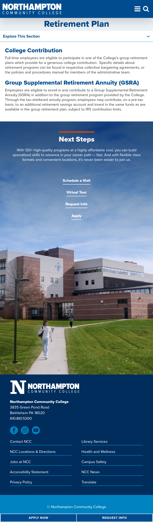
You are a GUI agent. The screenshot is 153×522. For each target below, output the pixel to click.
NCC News (90, 472)
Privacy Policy (21, 482)
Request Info (76, 204)
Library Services (94, 441)
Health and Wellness (98, 452)
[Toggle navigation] (137, 10)
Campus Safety (93, 462)
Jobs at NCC (20, 462)
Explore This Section (21, 36)
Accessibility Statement (29, 472)
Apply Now (38, 517)
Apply (76, 216)
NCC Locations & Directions (33, 452)
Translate (88, 482)
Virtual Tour (77, 192)
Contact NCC (21, 441)
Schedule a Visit (76, 180)
